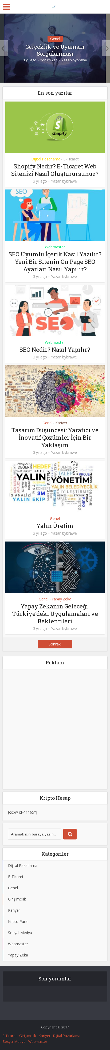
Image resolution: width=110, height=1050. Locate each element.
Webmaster (55, 246)
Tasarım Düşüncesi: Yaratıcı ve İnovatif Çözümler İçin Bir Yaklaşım (55, 437)
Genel (55, 38)
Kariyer (61, 422)
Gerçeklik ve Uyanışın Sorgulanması (55, 50)
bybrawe (80, 60)
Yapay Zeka (61, 598)
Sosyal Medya (14, 1041)
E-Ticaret (71, 158)
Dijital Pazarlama (45, 158)
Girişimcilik (27, 1035)
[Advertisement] (55, 729)
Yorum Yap (49, 60)
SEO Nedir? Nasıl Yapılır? (54, 349)
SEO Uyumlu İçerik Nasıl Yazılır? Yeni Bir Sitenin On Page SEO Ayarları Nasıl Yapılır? (55, 261)
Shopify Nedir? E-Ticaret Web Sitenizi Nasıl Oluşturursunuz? (55, 169)
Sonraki (55, 644)
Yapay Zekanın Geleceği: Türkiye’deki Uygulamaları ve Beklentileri (55, 613)
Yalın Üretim (54, 526)
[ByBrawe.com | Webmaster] (55, 6)
